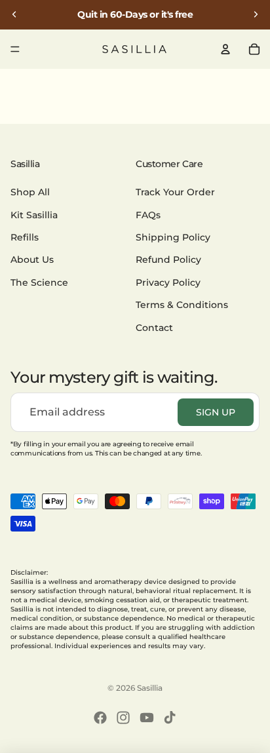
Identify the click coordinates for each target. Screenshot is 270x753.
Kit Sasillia (34, 215)
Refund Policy (168, 260)
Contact (154, 328)
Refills (24, 237)
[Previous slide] (14, 14)
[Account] (225, 49)
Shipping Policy (173, 237)
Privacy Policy (168, 282)
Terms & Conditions (182, 305)
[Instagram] (123, 717)
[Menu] (15, 49)
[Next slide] (255, 14)
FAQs (148, 215)
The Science (39, 282)
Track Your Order (175, 193)
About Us (32, 260)
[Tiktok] (170, 717)
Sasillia (150, 688)
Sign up (215, 412)
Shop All (30, 193)
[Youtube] (147, 717)
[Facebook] (100, 717)
